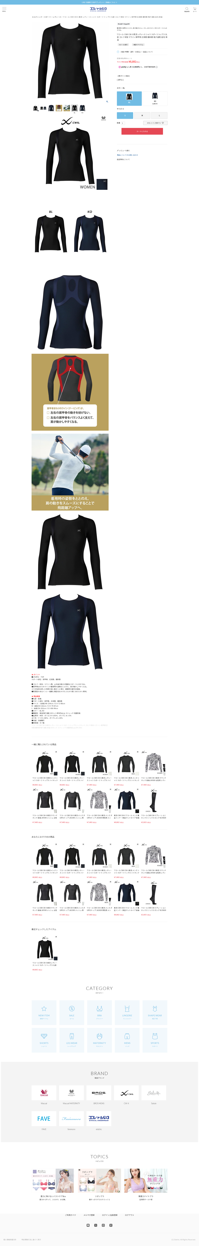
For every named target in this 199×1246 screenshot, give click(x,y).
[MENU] (4, 8)
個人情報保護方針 (9, 1239)
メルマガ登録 (89, 1215)
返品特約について (123, 159)
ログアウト (129, 1215)
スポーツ (47, 17)
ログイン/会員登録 (109, 1215)
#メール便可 (123, 45)
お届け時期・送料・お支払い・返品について (137, 52)
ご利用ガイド (70, 1215)
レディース (57, 17)
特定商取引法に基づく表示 (31, 1239)
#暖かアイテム (138, 45)
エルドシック (37, 17)
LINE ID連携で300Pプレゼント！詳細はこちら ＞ (99, 2)
